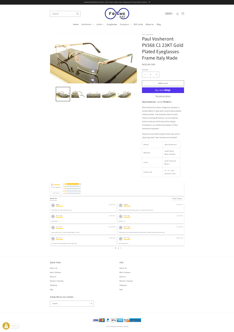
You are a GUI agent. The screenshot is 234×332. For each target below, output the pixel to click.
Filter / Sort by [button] (177, 198)
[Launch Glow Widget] (6, 326)
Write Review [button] (56, 193)
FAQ (51, 289)
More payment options (163, 96)
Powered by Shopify (122, 326)
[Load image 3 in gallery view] (94, 94)
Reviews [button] (53, 198)
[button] (52, 13)
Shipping (53, 285)
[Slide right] (134, 94)
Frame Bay (113, 326)
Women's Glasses (57, 281)
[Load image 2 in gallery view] (78, 94)
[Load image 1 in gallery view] (63, 94)
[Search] (77, 14)
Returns (53, 277)
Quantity (145, 70)
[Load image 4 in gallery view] (109, 94)
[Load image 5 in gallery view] (124, 94)
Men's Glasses (55, 272)
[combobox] (65, 14)
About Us (53, 268)
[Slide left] (52, 94)
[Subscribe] (91, 303)
